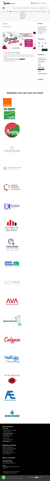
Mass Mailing (16, 59)
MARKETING (41, 67)
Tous (7, 11)
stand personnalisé (42, 73)
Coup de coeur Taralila (12, 53)
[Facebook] (39, 43)
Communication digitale (8, 59)
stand (39, 71)
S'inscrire (45, 49)
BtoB (39, 65)
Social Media (22, 59)
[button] (46, 8)
